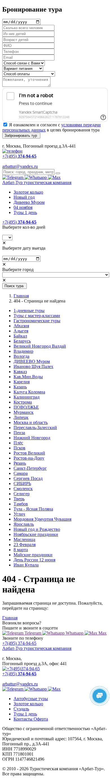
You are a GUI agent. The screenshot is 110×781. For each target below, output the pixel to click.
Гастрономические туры (37, 320)
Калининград (26, 397)
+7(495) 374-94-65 (19, 643)
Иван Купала (26, 565)
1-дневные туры (29, 310)
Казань (20, 386)
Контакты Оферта (31, 719)
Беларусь (22, 341)
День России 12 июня (34, 559)
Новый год (24, 197)
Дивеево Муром (29, 202)
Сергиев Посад (28, 478)
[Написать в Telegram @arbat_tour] (13, 177)
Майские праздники (33, 554)
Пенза (19, 432)
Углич (19, 514)
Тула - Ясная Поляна (33, 509)
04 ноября (23, 207)
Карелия (22, 381)
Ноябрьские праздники (36, 534)
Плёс (18, 442)
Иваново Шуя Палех (33, 366)
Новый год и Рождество (37, 529)
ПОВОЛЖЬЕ (26, 407)
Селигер (22, 493)
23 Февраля (25, 544)
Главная (21, 295)
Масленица (24, 539)
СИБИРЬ (22, 483)
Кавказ (20, 371)
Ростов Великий (29, 453)
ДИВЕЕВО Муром (32, 361)
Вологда (21, 356)
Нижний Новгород (32, 437)
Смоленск (23, 488)
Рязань (20, 463)
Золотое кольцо (28, 192)
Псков (19, 447)
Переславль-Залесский (35, 427)
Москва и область (31, 422)
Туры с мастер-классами (37, 315)
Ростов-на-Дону (29, 458)
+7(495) (19, 222)
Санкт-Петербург (30, 468)
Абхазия (21, 325)
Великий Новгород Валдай (40, 346)
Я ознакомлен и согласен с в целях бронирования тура (51, 127)
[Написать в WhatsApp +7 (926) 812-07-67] (36, 177)
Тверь (19, 498)
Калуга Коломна (29, 392)
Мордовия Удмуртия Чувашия (42, 519)
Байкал (20, 336)
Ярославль (24, 524)
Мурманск (24, 412)
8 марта (21, 549)
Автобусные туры (31, 698)
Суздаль (21, 708)
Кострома (23, 402)
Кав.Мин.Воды (28, 376)
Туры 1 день (25, 212)
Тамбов (21, 503)
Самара (21, 473)
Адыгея (21, 330)
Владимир (23, 351)
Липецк (21, 417)
